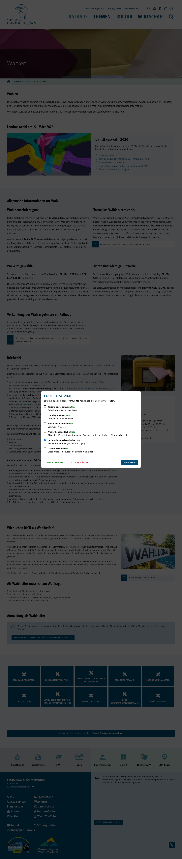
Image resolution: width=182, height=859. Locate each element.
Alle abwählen (79, 462)
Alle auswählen (56, 462)
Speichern (129, 462)
